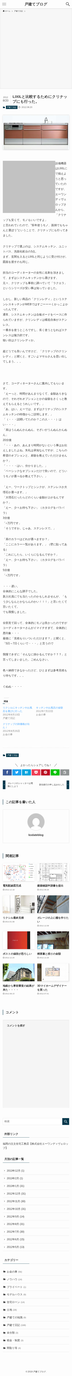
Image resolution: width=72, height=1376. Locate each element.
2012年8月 (15, 1224)
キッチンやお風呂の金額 (49, 707)
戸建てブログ (36, 4)
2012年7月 (15, 1231)
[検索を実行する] (65, 1121)
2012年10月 (16, 1209)
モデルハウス (16, 1294)
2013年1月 (15, 1186)
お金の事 (14, 1271)
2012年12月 (16, 1193)
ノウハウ (14, 1279)
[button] (68, 4)
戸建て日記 (11, 107)
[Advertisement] (36, 50)
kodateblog (36, 834)
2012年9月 (15, 1216)
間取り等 (14, 1348)
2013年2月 (15, 1178)
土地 (12, 1309)
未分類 (12, 1332)
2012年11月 (16, 1201)
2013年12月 (15, 1170)
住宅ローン (16, 1302)
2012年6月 (15, 1239)
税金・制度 (15, 1340)
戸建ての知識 (16, 1317)
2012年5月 (15, 1247)
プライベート (16, 1287)
